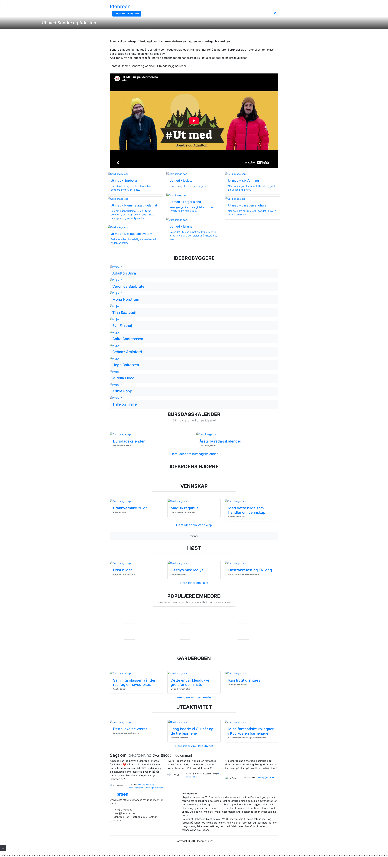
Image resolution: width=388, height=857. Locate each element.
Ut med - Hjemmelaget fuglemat (134, 205)
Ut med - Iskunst (181, 226)
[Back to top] (3, 848)
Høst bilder (122, 570)
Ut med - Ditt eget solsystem (131, 234)
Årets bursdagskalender (220, 441)
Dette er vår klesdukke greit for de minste (190, 682)
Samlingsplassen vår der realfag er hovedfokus (134, 682)
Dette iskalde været (130, 729)
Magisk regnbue (185, 508)
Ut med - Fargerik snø (185, 202)
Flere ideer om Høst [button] (194, 583)
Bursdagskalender (129, 441)
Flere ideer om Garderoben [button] (194, 697)
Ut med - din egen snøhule (247, 205)
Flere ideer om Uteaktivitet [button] (194, 746)
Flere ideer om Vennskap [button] (194, 525)
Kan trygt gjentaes (244, 680)
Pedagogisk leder (266, 777)
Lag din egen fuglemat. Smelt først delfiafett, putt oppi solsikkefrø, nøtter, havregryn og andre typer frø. (133, 214)
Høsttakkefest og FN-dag (250, 570)
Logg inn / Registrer (127, 13)
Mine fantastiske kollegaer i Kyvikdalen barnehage (251, 731)
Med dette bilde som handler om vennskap (246, 510)
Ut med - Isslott (180, 180)
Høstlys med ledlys (187, 570)
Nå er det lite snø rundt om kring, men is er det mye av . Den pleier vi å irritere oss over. (193, 235)
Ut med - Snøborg (124, 180)
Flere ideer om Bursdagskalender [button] (194, 454)
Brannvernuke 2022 (130, 508)
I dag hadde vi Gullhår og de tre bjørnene (192, 731)
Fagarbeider (191, 777)
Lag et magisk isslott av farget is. (188, 186)
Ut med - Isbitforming (243, 180)
